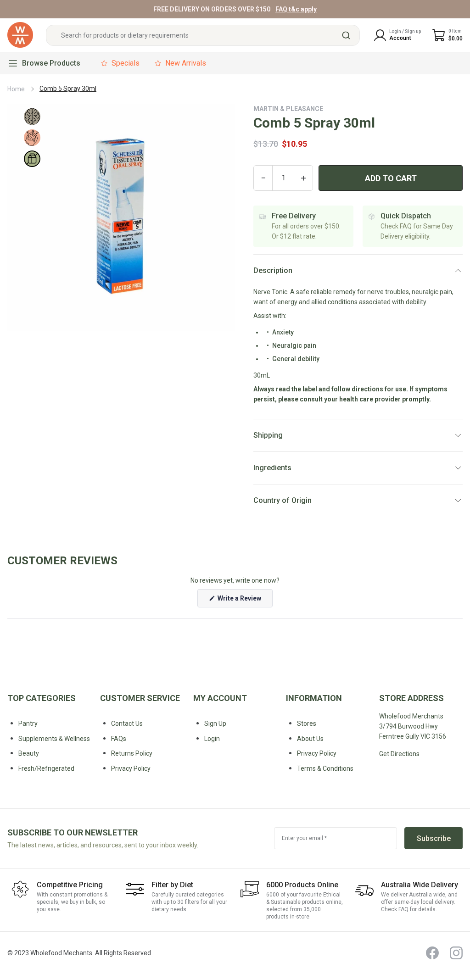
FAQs (118, 738)
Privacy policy (131, 768)
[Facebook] (432, 952)
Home (16, 89)
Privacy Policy (316, 753)
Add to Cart (391, 178)
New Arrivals (185, 63)
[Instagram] (456, 952)
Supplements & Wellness (54, 738)
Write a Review (244, 600)
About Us (310, 738)
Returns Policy (131, 753)
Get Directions (399, 753)
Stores (306, 723)
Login (212, 738)
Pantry (28, 723)
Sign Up (215, 723)
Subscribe (434, 838)
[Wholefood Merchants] (20, 35)
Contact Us (127, 723)
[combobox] (203, 35)
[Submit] (349, 35)
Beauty (28, 753)
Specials (126, 63)
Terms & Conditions (325, 768)
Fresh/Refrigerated (46, 768)
